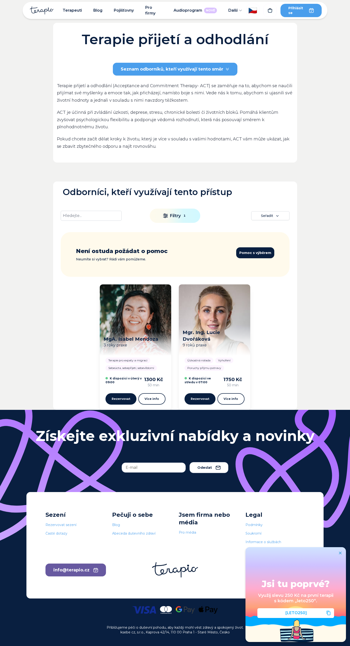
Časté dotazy (56, 533)
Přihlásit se (295, 10)
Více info (152, 399)
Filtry (177, 215)
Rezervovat (121, 399)
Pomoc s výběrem (255, 253)
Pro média (187, 532)
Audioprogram (194, 10)
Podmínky (254, 525)
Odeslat (204, 467)
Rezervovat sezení (60, 525)
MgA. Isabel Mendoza (131, 339)
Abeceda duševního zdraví (133, 533)
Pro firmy (150, 10)
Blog (97, 10)
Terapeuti (72, 10)
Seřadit (267, 216)
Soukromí (253, 533)
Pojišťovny (124, 10)
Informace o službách (263, 542)
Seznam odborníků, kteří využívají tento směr (172, 69)
